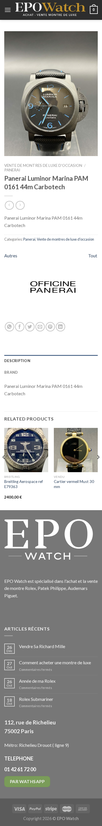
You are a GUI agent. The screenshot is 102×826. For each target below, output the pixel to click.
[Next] (98, 468)
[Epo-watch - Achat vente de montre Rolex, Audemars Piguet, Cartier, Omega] (50, 10)
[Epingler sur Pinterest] (50, 326)
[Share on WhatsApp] (9, 326)
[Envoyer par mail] (40, 326)
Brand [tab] (11, 372)
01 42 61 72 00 (20, 769)
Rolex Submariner (36, 699)
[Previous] (4, 468)
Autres (10, 255)
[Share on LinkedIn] (60, 326)
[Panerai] (53, 287)
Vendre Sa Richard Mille (42, 646)
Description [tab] (17, 360)
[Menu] (7, 10)
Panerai (12, 170)
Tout (92, 255)
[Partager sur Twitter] (30, 326)
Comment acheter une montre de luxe (55, 662)
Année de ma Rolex (37, 681)
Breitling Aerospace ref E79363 (23, 484)
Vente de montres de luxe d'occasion (43, 165)
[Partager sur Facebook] (19, 326)
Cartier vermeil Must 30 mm (74, 484)
